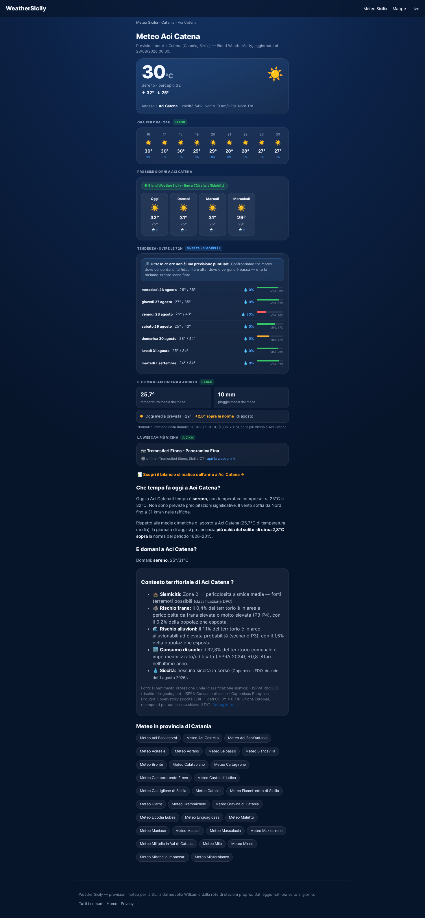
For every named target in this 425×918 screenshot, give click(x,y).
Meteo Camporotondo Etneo (164, 778)
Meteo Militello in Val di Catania (166, 843)
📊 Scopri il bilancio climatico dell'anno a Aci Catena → (190, 474)
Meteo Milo (212, 843)
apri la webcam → (221, 458)
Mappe (399, 8)
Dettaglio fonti (225, 704)
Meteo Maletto (241, 817)
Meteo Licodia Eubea (157, 817)
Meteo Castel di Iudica (216, 778)
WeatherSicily (26, 8)
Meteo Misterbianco (212, 857)
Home (112, 903)
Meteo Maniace (153, 830)
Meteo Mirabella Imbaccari (162, 857)
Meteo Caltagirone (230, 764)
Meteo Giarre (151, 804)
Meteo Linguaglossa (202, 817)
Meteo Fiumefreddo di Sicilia (254, 791)
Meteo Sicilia (375, 8)
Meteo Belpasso (222, 751)
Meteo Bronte (151, 764)
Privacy (127, 903)
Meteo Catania (208, 791)
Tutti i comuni (91, 903)
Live (415, 8)
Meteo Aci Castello (202, 738)
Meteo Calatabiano (189, 764)
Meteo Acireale (152, 751)
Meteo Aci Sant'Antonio (247, 738)
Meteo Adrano (187, 751)
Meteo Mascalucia (225, 830)
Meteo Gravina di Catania (237, 804)
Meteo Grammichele (189, 804)
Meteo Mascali (187, 830)
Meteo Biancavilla (260, 751)
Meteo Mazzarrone (266, 830)
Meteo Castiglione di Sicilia (163, 791)
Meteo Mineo (242, 843)
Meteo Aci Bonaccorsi (158, 738)
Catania (167, 22)
